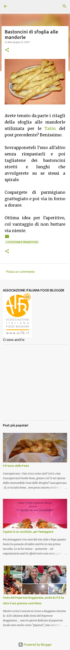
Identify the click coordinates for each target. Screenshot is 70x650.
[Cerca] (64, 6)
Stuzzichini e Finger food (22, 242)
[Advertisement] (35, 382)
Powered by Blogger (37, 644)
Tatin (50, 128)
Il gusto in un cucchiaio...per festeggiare (28, 531)
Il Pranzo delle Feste (16, 465)
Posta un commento (20, 271)
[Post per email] (7, 238)
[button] (7, 50)
